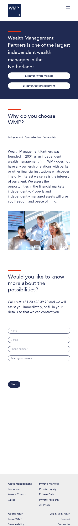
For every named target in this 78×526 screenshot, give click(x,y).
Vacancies (64, 524)
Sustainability (16, 524)
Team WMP (15, 519)
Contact (65, 519)
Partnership (49, 137)
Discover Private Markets (39, 75)
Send (14, 384)
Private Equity (47, 489)
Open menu (68, 8)
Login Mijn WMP (60, 513)
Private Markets (49, 483)
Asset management (20, 483)
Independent (15, 137)
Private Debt (47, 494)
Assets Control (17, 494)
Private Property (49, 499)
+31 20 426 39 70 (35, 302)
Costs (11, 499)
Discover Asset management (39, 85)
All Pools (44, 504)
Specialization (33, 137)
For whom (14, 489)
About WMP (15, 513)
